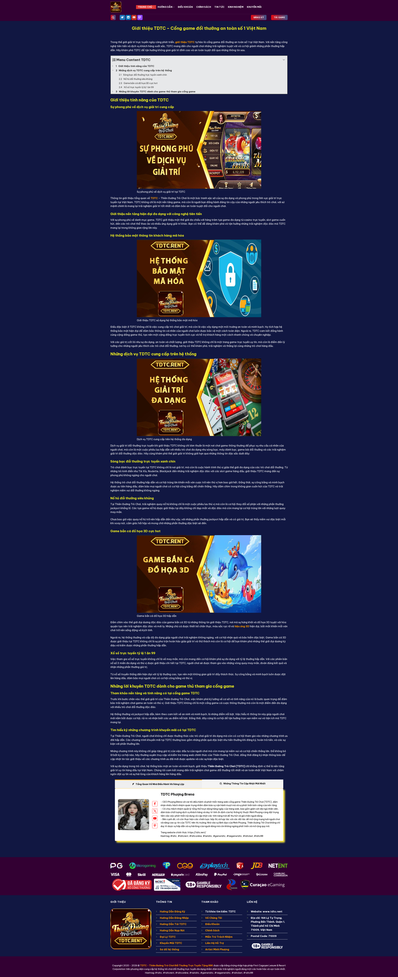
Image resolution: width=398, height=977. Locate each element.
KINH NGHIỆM (235, 7)
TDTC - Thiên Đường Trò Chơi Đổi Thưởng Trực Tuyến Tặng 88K (176, 965)
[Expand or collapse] (284, 59)
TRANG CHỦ (145, 7)
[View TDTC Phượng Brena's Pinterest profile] (154, 825)
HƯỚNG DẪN (165, 7)
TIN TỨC (219, 7)
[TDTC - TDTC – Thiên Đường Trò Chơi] (120, 7)
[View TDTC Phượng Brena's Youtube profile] (154, 818)
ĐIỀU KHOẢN (185, 7)
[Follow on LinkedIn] (128, 17)
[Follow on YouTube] (134, 17)
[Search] (113, 17)
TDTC (154, 198)
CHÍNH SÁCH (203, 7)
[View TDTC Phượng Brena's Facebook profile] (154, 803)
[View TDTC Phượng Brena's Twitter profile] (154, 811)
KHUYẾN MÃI (254, 7)
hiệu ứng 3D (242, 626)
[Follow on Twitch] (140, 17)
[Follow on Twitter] (122, 17)
